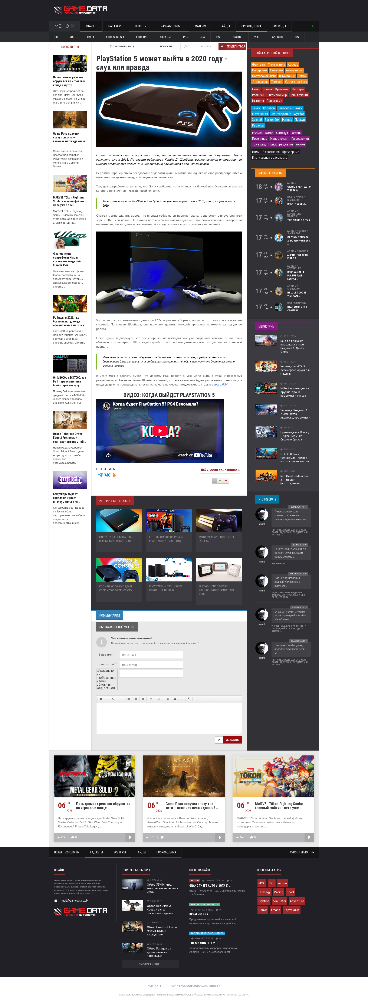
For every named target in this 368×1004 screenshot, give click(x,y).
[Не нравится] (226, 481)
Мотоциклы (260, 114)
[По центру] (135, 699)
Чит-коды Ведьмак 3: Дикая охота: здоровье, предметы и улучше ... (290, 532)
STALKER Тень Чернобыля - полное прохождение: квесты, (294, 457)
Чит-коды (279, 26)
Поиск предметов (281, 144)
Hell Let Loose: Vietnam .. (297, 294)
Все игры (120, 852)
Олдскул (282, 133)
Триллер (276, 82)
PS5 (185, 37)
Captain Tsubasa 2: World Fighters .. (298, 240)
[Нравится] (220, 481)
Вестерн (298, 89)
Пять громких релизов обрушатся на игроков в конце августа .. (69, 81)
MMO (262, 883)
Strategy (264, 892)
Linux (90, 37)
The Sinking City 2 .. (203, 943)
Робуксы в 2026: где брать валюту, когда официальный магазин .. (69, 321)
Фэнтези (258, 64)
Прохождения (251, 26)
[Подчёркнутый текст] (113, 699)
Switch (238, 37)
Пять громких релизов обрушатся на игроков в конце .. (103, 806)
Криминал (282, 89)
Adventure (297, 901)
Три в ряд (259, 144)
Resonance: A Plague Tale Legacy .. (295, 275)
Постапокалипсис (264, 76)
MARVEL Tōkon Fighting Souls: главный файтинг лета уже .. (279, 806)
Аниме (300, 144)
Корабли (269, 108)
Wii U (257, 37)
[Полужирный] (101, 699)
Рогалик (296, 133)
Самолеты (285, 108)
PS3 (218, 37)
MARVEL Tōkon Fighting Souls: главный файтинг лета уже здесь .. (69, 201)
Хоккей (257, 120)
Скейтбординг (281, 114)
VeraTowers (279, 563)
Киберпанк (259, 70)
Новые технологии (66, 852)
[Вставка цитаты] (174, 699)
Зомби (302, 76)
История (258, 101)
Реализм (258, 95)
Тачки (298, 108)
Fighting (264, 901)
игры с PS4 (220, 384)
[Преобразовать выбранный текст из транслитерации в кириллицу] (181, 699)
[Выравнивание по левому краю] (128, 699)
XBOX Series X (115, 37)
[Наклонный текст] (107, 699)
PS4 (202, 37)
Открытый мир (276, 95)
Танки (256, 108)
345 (242, 837)
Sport (290, 892)
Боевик (268, 89)
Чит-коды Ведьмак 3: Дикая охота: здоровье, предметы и (295, 413)
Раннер (287, 120)
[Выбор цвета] (159, 699)
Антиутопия (294, 70)
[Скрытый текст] (167, 699)
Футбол (298, 114)
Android (277, 37)
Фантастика (276, 64)
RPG (272, 883)
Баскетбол (272, 120)
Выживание (287, 76)
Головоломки (300, 139)
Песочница (259, 139)
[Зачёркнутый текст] (120, 699)
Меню (62, 26)
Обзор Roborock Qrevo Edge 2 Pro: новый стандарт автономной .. (69, 437)
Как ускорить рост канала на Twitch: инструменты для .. (66, 497)
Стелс (256, 89)
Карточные (291, 910)
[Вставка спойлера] (189, 699)
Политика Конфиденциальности (195, 985)
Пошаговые (274, 101)
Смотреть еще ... (150, 964)
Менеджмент (279, 139)
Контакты (155, 985)
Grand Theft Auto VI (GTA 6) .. (299, 188)
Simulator (279, 901)
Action (282, 883)
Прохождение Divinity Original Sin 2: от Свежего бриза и (294, 435)
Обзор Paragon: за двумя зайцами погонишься (159, 952)
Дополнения (271, 152)
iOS (297, 37)
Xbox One (142, 37)
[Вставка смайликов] (151, 699)
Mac (72, 37)
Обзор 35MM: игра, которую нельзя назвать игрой (162, 888)
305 (152, 837)
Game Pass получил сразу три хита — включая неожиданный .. (191, 806)
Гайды (225, 26)
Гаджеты (96, 852)
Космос (293, 64)
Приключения (299, 95)
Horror (263, 910)
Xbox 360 (165, 37)
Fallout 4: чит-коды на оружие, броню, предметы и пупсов (294, 391)
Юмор (269, 133)
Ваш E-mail (107, 664)
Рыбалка (258, 125)
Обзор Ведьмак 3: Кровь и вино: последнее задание (160, 909)
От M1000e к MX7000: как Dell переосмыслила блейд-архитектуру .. (69, 381)
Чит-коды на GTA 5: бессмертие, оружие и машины (295, 369)
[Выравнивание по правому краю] (143, 699)
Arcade (275, 910)
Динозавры (260, 82)
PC (56, 37)
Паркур (300, 120)
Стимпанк (276, 70)
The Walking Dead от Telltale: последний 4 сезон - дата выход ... (289, 628)
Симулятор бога (296, 82)
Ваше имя (106, 654)
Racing (278, 892)
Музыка (257, 133)
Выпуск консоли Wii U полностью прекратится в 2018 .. (216, 590)
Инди (256, 152)
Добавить (232, 739)
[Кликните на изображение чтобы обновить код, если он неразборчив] (107, 670)
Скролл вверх (299, 852)
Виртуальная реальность (269, 157)
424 (63, 837)
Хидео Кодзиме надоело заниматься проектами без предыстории (288, 595)
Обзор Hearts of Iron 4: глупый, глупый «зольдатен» (162, 930)
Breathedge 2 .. (296, 203)
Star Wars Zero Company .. (297, 309)
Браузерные (290, 152)
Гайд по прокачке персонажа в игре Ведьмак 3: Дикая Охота (292, 346)
